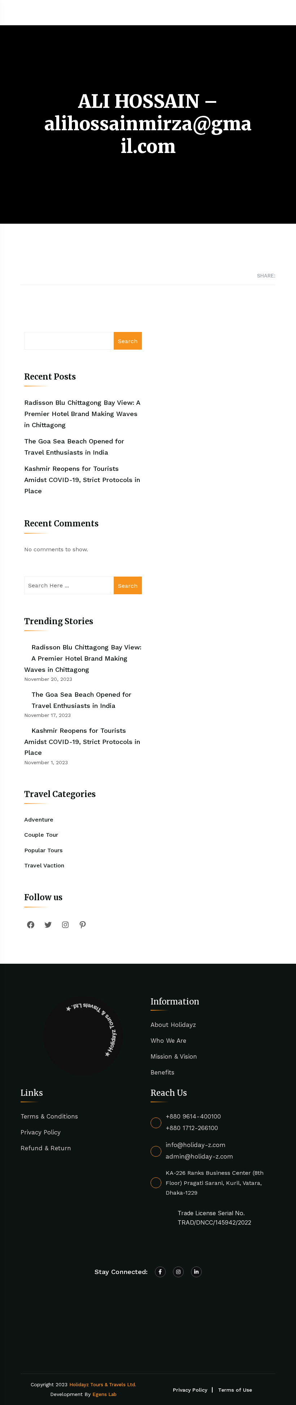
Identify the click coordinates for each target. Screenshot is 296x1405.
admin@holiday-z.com (199, 1156)
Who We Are (168, 1040)
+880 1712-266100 (192, 1128)
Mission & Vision (174, 1056)
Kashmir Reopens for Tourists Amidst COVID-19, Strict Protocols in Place (82, 479)
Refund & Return (46, 1148)
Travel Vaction (44, 865)
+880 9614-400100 (193, 1116)
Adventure (38, 819)
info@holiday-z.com (196, 1144)
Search (128, 341)
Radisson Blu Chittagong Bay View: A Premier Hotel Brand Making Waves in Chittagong (82, 413)
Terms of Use (235, 1390)
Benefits (162, 1072)
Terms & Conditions (49, 1116)
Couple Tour (41, 834)
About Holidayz (173, 1024)
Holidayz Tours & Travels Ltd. (102, 1384)
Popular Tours (43, 850)
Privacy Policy (41, 1132)
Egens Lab (104, 1394)
